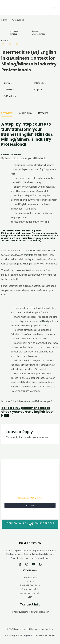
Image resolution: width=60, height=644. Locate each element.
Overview (6, 113)
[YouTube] (33, 564)
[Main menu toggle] (53, 7)
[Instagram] (26, 564)
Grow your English (30, 589)
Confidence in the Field (30, 593)
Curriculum (25, 113)
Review (4, 41)
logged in (24, 437)
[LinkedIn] (20, 564)
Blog (30, 596)
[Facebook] (40, 564)
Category (36, 31)
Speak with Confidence (30, 585)
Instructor (14, 31)
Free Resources (30, 577)
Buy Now (30, 505)
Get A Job (30, 581)
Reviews (43, 113)
